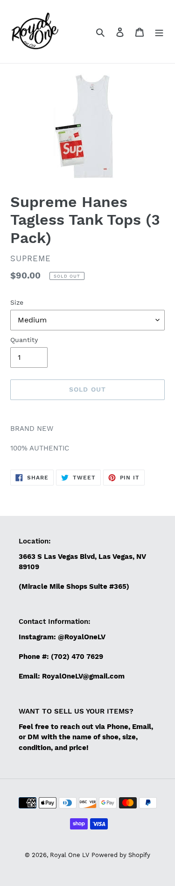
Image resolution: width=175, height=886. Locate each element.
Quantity (24, 339)
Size (16, 302)
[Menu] (159, 31)
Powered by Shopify (120, 854)
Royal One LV (69, 854)
